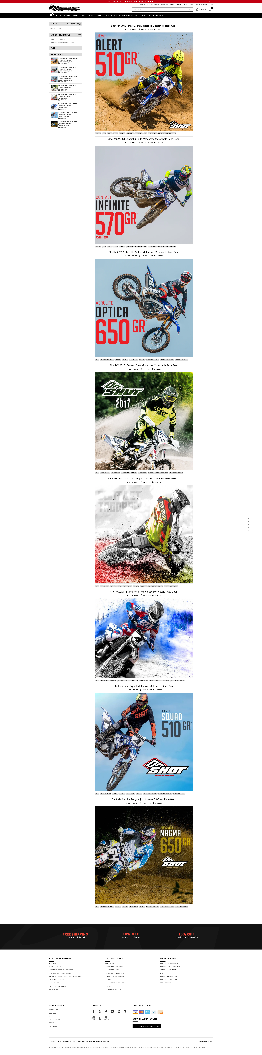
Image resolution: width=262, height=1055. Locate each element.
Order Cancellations (168, 970)
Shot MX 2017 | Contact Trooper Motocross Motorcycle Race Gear (68, 94)
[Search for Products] (248, 534)
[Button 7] (79, 29)
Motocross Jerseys (167, 359)
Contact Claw (105, 473)
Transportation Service (114, 983)
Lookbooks (155, 4)
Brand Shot (152, 133)
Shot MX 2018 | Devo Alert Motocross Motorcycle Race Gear (68, 58)
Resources (53, 1023)
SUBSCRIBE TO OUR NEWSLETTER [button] (146, 1026)
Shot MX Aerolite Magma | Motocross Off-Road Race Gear (68, 122)
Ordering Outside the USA (170, 979)
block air (130, 133)
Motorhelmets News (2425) (63, 42)
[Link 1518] (119, 1011)
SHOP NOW (149, 1)
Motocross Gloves (152, 359)
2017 (97, 473)
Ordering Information (169, 963)
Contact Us (144, 4)
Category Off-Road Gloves (167, 133)
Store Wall (53, 1010)
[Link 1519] (125, 1011)
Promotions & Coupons (169, 983)
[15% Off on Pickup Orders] (186, 935)
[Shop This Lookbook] (248, 520)
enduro (125, 359)
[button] (201, 9)
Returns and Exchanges (114, 976)
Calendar (53, 1026)
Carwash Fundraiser (57, 979)
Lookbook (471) (59, 39)
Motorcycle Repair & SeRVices (61, 970)
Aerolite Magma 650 (107, 907)
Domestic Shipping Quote (114, 973)
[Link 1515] (100, 1011)
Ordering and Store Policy (171, 966)
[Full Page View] (248, 513)
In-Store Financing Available (60, 973)
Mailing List (54, 983)
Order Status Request (169, 976)
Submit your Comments (114, 966)
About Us (164, 4)
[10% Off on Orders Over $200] (131, 935)
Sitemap (106, 1041)
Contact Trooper (116, 586)
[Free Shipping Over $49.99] (75, 935)
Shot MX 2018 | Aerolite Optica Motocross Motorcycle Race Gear (68, 76)
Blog (191, 4)
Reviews (108, 986)
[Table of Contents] (248, 541)
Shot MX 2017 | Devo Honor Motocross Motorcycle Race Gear (68, 103)
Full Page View (73, 24)
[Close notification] (209, 1)
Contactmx (125, 473)
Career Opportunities (57, 986)
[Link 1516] (106, 1011)
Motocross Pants (181, 359)
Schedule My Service (113, 989)
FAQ (161, 973)
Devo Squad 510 (106, 793)
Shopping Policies (112, 970)
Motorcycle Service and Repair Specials (65, 976)
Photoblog (53, 989)
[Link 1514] (93, 1011)
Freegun (143, 586)
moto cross (133, 359)
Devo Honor (104, 680)
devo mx (113, 680)
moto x (141, 359)
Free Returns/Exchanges (204, 4)
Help (185, 4)
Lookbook (53, 1013)
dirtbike (117, 359)
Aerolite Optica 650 (107, 359)
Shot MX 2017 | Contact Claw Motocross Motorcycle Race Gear (68, 85)
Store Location (175, 4)
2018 (104, 133)
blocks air (138, 133)
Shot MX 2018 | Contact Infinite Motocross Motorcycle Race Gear (68, 67)
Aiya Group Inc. (83, 1041)
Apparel (122, 133)
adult (109, 133)
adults (115, 133)
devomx (120, 680)
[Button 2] (190, 9)
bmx (145, 133)
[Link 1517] (112, 1011)
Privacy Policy (204, 1041)
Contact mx (116, 473)
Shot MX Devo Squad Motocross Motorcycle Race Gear (68, 113)
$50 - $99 (98, 133)
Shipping (108, 979)
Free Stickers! (54, 1019)
